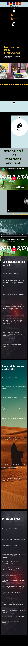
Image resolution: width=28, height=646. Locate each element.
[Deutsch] (10, 3)
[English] (14, 3)
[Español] (20, 3)
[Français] (7, 3)
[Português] (17, 3)
